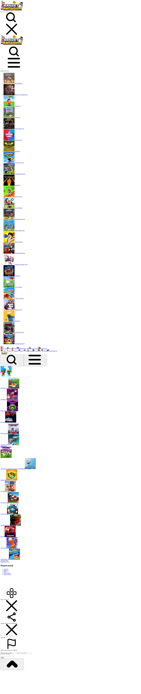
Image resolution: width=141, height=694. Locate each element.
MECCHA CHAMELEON (21, 94)
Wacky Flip (17, 117)
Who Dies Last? (18, 140)
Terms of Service (7, 574)
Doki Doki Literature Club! (21, 264)
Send (2, 657)
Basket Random (18, 83)
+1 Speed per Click (19, 162)
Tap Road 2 (17, 185)
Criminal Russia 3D (19, 332)
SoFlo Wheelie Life (19, 128)
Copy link (3, 637)
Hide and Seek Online (20, 253)
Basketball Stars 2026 (20, 219)
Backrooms (17, 151)
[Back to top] (12, 664)
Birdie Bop (17, 321)
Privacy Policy (7, 573)
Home (2, 562)
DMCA (5, 571)
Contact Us (6, 570)
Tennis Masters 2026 (19, 230)
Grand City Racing (19, 298)
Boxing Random (19, 242)
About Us (6, 569)
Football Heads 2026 (20, 343)
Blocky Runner (18, 196)
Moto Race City (18, 309)
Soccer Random (18, 208)
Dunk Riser (17, 275)
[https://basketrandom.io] (12, 44)
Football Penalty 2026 (20, 174)
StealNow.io (18, 106)
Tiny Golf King (18, 287)
